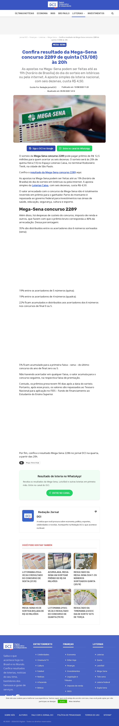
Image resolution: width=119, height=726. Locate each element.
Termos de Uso (92, 715)
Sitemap (107, 715)
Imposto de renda (75, 685)
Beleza (40, 687)
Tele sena (101, 676)
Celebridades (43, 654)
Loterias (77, 13)
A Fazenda (41, 682)
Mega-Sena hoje (32, 463)
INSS (53, 13)
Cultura (40, 665)
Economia (42, 13)
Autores (23, 715)
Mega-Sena (52, 37)
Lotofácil (100, 665)
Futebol (40, 671)
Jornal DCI (23, 37)
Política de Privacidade (69, 715)
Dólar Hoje (71, 660)
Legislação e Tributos (71, 678)
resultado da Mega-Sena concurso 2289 (53, 172)
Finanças (33, 37)
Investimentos (96, 13)
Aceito (62, 701)
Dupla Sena (102, 687)
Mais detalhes (74, 701)
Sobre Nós (10, 715)
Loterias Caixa (40, 185)
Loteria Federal (103, 682)
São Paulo (64, 13)
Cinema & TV (43, 660)
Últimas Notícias (24, 13)
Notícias (40, 676)
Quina (99, 660)
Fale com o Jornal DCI (42, 715)
